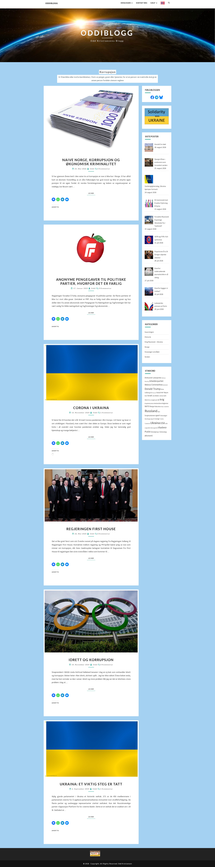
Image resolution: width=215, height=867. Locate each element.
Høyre (166, 392)
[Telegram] (157, 97)
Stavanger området (152, 352)
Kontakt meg (141, 3)
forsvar (154, 392)
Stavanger (163, 416)
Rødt (159, 411)
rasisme (166, 406)
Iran (146, 396)
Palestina (158, 406)
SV (153, 419)
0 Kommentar (103, 169)
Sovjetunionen (150, 415)
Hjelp (152, 3)
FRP (162, 393)
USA (162, 423)
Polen (162, 406)
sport (157, 415)
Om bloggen (126, 3)
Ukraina (155, 423)
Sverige (157, 419)
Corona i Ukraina (91, 408)
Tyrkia (162, 419)
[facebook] (152, 97)
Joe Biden (155, 396)
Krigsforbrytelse (149, 403)
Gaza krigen (149, 332)
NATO (147, 406)
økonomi (149, 435)
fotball (158, 393)
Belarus (148, 384)
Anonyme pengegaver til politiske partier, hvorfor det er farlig (91, 281)
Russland (151, 411)
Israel (149, 395)
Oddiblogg (51, 3)
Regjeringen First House (91, 529)
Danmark (165, 385)
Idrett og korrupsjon (91, 660)
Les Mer (91, 193)
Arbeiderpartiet (156, 381)
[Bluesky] (161, 97)
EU (151, 393)
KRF (158, 400)
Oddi (92, 169)
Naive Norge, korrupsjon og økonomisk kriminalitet (91, 162)
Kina (149, 400)
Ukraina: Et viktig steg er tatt (91, 784)
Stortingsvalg (149, 419)
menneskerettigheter (161, 403)
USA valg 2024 (154, 428)
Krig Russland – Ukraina (154, 342)
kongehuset (154, 400)
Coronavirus (156, 384)
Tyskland (147, 423)
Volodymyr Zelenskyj (159, 432)
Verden (147, 357)
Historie (148, 337)
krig (162, 399)
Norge (147, 347)
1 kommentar (106, 413)
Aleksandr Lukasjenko (153, 378)
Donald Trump (152, 388)
